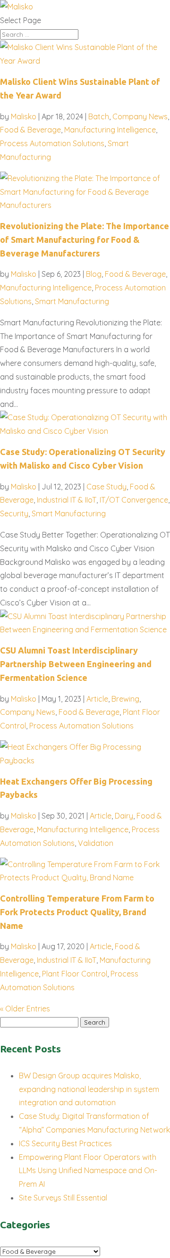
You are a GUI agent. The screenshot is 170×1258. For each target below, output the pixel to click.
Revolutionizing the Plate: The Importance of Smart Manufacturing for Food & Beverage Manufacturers (84, 239)
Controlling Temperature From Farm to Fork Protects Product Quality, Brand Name (77, 912)
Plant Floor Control (74, 973)
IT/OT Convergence (134, 500)
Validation (95, 843)
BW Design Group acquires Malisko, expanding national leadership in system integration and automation (89, 1089)
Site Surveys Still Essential (63, 1197)
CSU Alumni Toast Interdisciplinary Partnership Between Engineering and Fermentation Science (76, 664)
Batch (98, 116)
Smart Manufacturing (72, 301)
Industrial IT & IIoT (66, 500)
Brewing (125, 698)
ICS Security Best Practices (65, 1143)
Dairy (124, 815)
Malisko (23, 116)
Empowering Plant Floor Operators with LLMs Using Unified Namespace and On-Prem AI (88, 1170)
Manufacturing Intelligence (110, 129)
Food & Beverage (30, 129)
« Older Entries (25, 1008)
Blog (94, 274)
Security (14, 513)
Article (97, 698)
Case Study (106, 486)
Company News (140, 116)
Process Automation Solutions (52, 143)
